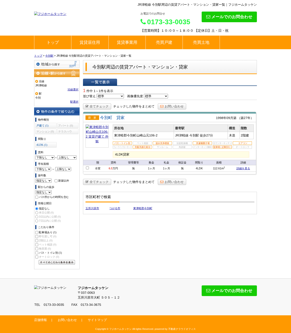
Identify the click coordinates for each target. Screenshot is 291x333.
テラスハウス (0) (65, 132)
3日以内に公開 (50, 216)
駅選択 (74, 101)
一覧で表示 (100, 82)
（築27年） (245, 118)
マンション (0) (45, 131)
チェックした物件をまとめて (134, 106)
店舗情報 (40, 320)
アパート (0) (65, 125)
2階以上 (46, 240)
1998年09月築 (226, 118)
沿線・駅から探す (57, 73)
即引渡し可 (47, 236)
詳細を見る (243, 168)
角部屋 (45, 248)
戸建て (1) (42, 125)
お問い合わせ (174, 106)
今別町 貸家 (112, 117)
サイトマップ (97, 320)
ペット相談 (47, 244)
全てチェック (99, 106)
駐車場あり (47, 232)
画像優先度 (135, 96)
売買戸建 (164, 42)
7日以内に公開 (50, 220)
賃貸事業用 (127, 42)
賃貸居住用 (90, 42)
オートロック (49, 256)
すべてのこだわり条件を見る (57, 262)
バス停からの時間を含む (54, 197)
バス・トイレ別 (50, 252)
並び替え (89, 96)
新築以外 (63, 180)
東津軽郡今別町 (142, 208)
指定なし (44, 208)
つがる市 (114, 208)
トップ (53, 42)
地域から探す (57, 64)
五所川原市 (92, 208)
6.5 (111, 168)
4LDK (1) (41, 144)
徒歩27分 (206, 135)
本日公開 (46, 212)
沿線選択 (73, 89)
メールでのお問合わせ (231, 17)
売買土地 (201, 42)
